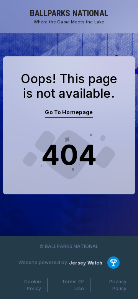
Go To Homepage (69, 112)
